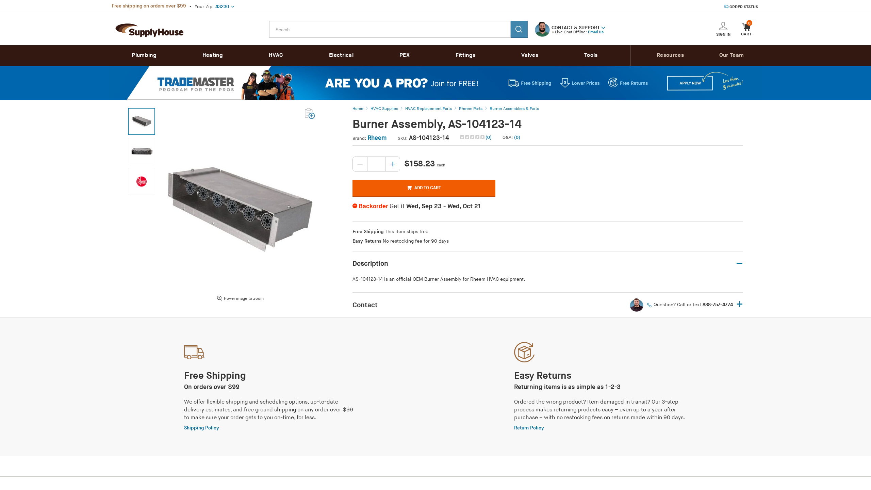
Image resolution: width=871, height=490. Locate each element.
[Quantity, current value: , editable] (376, 164)
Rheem (377, 138)
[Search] (519, 29)
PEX (404, 55)
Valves (529, 55)
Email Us (596, 32)
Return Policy (529, 428)
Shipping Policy (201, 428)
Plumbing (144, 55)
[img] (473, 137)
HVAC (276, 55)
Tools (591, 55)
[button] (603, 27)
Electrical (341, 55)
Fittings (465, 55)
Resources (670, 55)
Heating (212, 55)
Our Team (731, 55)
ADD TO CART (427, 188)
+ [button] (739, 305)
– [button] (739, 264)
